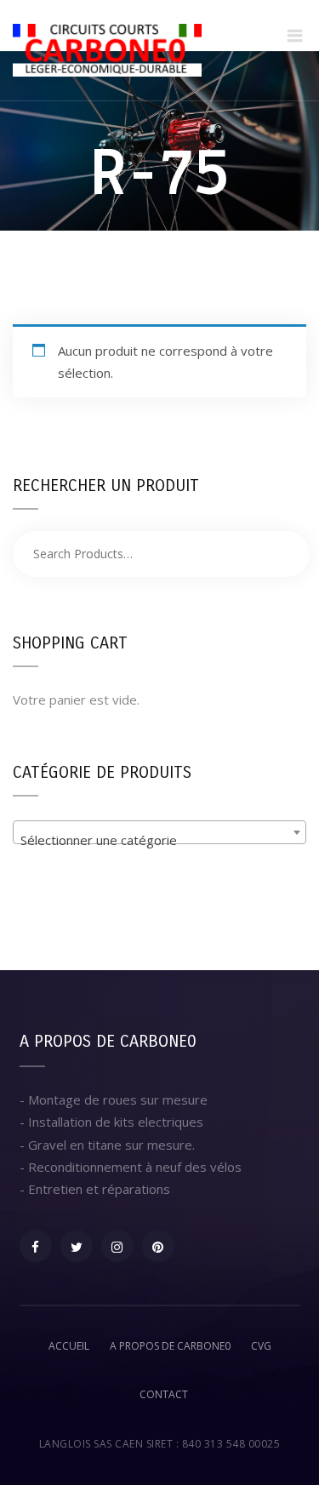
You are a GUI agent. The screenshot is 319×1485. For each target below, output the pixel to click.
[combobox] (159, 832)
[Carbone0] (107, 50)
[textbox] (159, 839)
